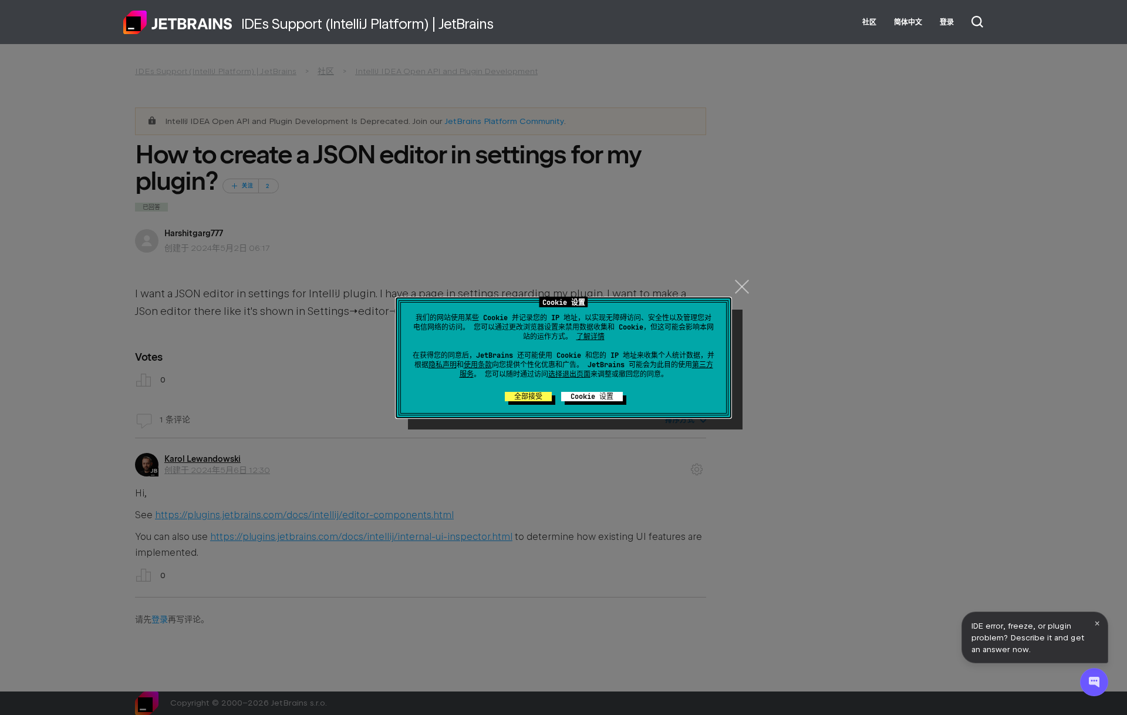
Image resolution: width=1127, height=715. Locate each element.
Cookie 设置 (592, 396)
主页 (177, 22)
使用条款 (478, 365)
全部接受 (528, 396)
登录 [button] (947, 22)
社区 (869, 22)
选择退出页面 (569, 374)
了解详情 (590, 336)
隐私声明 (442, 365)
